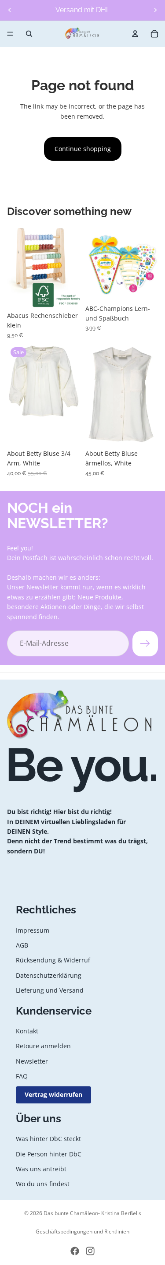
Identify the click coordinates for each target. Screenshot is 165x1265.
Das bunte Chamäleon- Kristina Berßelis (92, 1213)
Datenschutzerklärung (48, 975)
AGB (22, 945)
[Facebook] (75, 1251)
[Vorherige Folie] (9, 10)
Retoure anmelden (43, 1046)
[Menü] (10, 34)
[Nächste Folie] (155, 10)
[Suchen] (29, 33)
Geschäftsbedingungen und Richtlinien (82, 1231)
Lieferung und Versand (50, 990)
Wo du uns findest (43, 1184)
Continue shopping (83, 148)
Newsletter (32, 1061)
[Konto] (135, 33)
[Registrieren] (145, 643)
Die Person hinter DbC (48, 1154)
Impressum (32, 930)
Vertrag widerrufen (53, 1095)
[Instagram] (90, 1251)
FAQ (22, 1076)
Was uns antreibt (41, 1169)
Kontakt (27, 1031)
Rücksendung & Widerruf (53, 960)
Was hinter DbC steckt (48, 1139)
